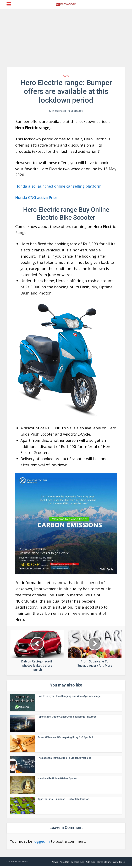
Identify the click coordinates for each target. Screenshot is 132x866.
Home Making (104, 861)
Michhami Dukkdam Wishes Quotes (57, 778)
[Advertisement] (66, 38)
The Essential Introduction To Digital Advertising (64, 758)
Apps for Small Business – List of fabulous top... (64, 799)
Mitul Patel (59, 111)
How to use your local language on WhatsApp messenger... (70, 696)
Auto (66, 75)
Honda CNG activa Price (36, 197)
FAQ (82, 861)
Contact (75, 861)
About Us (64, 861)
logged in (41, 841)
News (55, 861)
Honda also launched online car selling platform (58, 186)
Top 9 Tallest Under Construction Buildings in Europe (66, 716)
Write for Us (119, 861)
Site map (90, 861)
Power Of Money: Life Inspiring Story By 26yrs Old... (66, 737)
